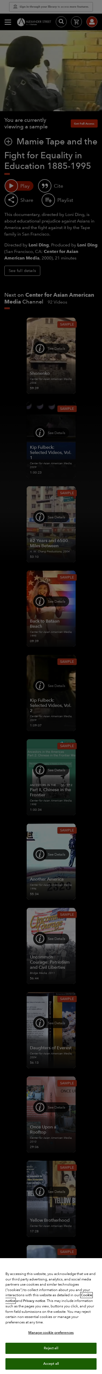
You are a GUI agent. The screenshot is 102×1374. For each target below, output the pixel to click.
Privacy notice (34, 1300)
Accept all (51, 1363)
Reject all (51, 1348)
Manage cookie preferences (51, 1332)
